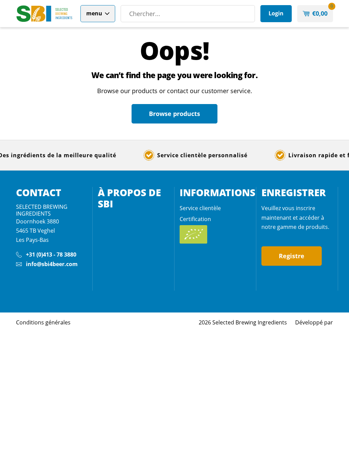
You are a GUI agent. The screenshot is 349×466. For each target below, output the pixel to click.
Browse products (174, 114)
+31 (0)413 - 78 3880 (51, 254)
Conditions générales (43, 322)
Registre (291, 256)
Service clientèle (200, 208)
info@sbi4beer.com (52, 264)
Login (276, 13)
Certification (195, 219)
